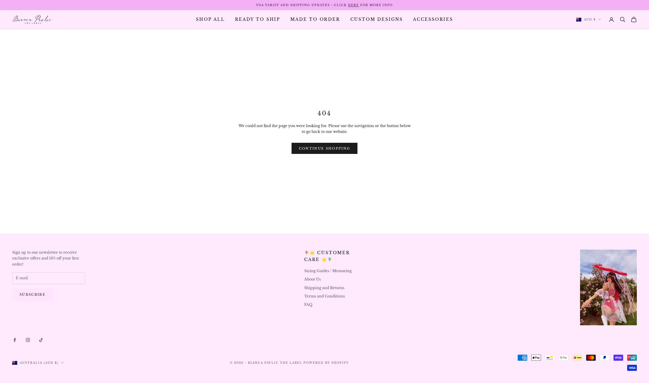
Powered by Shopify (326, 363)
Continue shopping (324, 148)
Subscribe (32, 294)
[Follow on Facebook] (14, 339)
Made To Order (315, 19)
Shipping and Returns (324, 288)
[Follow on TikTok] (41, 339)
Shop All (210, 19)
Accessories (433, 19)
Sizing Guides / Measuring (328, 271)
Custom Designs (376, 19)
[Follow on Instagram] (27, 339)
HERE (353, 5)
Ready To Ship (257, 19)
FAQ (308, 304)
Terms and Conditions (324, 296)
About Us (312, 279)
